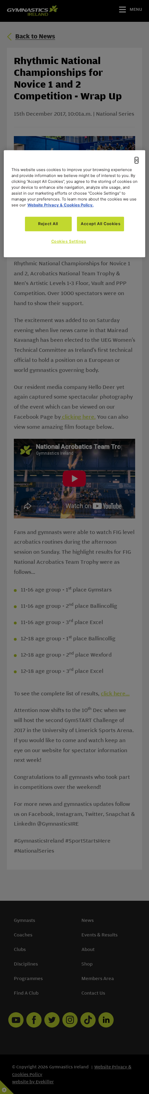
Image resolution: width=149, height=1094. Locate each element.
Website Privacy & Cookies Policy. (60, 205)
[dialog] (75, 203)
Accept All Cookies (100, 223)
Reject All (48, 223)
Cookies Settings (68, 241)
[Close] (136, 160)
